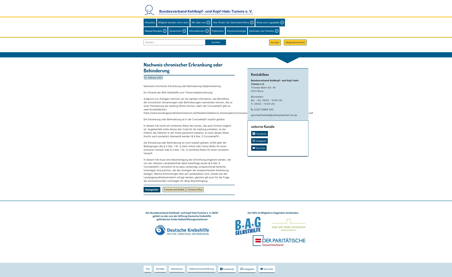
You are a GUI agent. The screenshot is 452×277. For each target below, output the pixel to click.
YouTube (260, 148)
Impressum (177, 268)
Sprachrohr (175, 31)
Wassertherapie (153, 31)
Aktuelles (150, 22)
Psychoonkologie (236, 31)
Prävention (218, 31)
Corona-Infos (195, 189)
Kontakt (275, 42)
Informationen (196, 31)
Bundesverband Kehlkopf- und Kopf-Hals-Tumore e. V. (205, 11)
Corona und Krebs (174, 189)
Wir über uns (199, 22)
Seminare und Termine (261, 31)
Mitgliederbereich (295, 42)
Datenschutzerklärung (201, 268)
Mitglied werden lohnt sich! (173, 22)
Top (148, 268)
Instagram (261, 141)
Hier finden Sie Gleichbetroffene (231, 22)
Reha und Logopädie (268, 22)
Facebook (261, 133)
